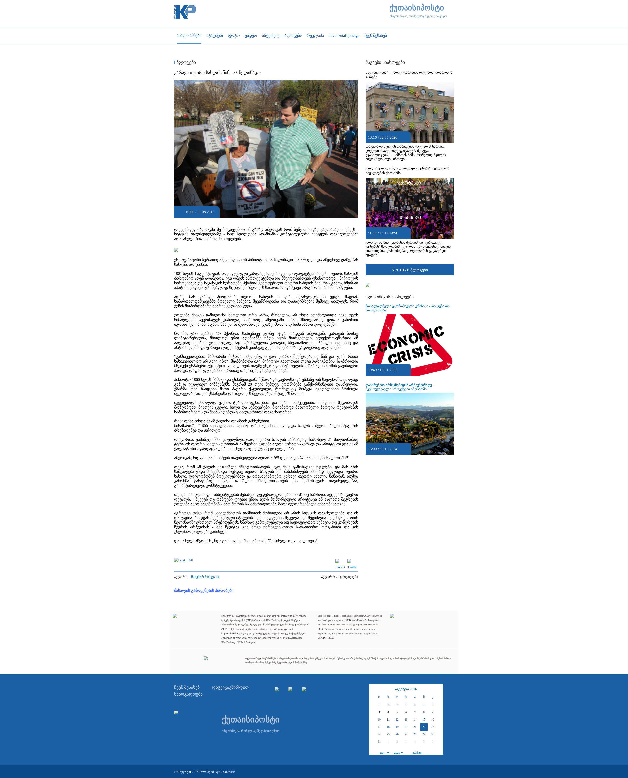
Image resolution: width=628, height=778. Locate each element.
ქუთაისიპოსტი (417, 7)
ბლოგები (185, 62)
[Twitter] (352, 561)
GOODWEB (227, 772)
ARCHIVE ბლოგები (410, 270)
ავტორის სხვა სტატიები (339, 577)
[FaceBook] (340, 561)
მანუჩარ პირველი (205, 577)
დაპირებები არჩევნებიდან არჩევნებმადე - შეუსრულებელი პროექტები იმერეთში (400, 387)
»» (438, 689)
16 (432, 719)
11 (388, 719)
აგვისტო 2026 (406, 689)
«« (373, 689)
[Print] (181, 560)
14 (414, 719)
